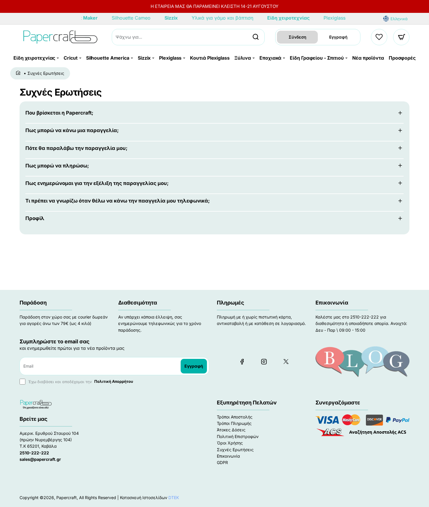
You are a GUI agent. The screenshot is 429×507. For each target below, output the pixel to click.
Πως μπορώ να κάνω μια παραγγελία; (72, 130)
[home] (19, 73)
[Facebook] (242, 361)
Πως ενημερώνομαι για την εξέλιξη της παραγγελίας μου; (97, 183)
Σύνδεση (297, 36)
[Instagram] (264, 361)
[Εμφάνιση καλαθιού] (401, 37)
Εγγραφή (338, 36)
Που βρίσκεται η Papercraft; (59, 113)
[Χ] (285, 361)
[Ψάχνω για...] (255, 37)
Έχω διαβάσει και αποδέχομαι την (80, 381)
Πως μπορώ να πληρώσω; (57, 166)
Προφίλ (34, 218)
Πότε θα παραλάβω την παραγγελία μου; (76, 148)
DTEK (173, 497)
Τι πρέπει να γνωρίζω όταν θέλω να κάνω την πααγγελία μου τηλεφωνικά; (117, 201)
